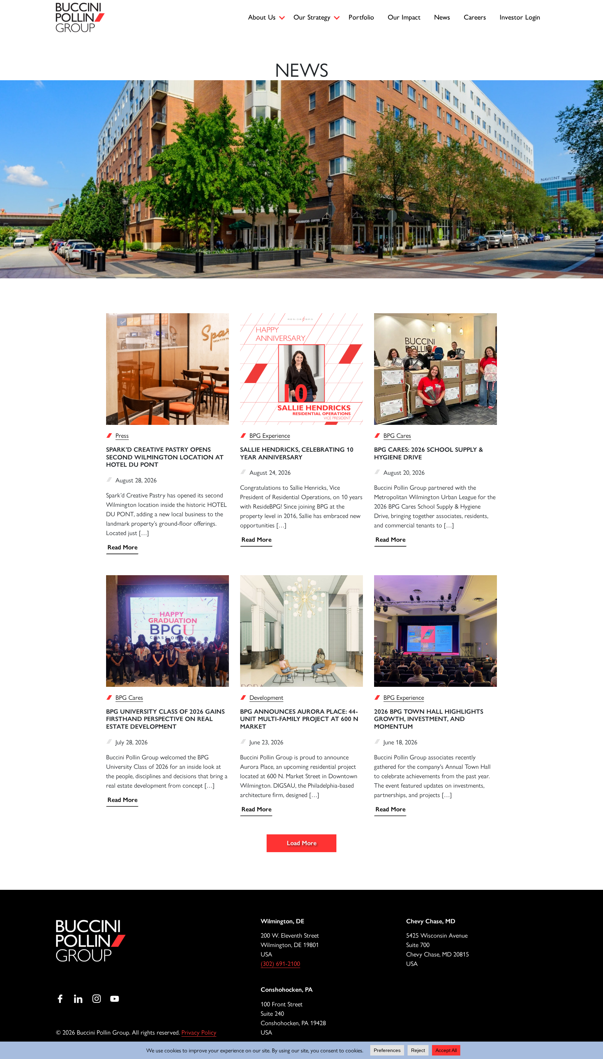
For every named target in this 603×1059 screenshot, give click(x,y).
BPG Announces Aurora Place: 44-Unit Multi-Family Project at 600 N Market (299, 719)
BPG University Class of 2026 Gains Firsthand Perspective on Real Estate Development (165, 719)
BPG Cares (397, 435)
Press (122, 435)
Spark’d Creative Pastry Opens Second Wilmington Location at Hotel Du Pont (165, 457)
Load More (302, 843)
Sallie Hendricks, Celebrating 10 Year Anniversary (296, 453)
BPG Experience (270, 435)
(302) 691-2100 (280, 963)
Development (266, 697)
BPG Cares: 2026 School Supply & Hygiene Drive (428, 453)
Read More (122, 547)
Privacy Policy (198, 1032)
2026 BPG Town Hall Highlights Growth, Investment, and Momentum (428, 719)
